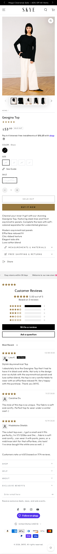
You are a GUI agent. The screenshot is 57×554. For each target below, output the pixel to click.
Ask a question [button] (28, 334)
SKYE (23, 544)
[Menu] (4, 9)
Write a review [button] (28, 327)
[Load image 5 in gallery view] (43, 101)
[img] (9, 353)
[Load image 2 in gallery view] (21, 101)
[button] (45, 9)
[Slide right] (52, 2)
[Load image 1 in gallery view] (14, 101)
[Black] (4, 150)
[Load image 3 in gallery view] (28, 101)
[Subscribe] (53, 494)
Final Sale (10, 180)
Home (4, 110)
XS (6, 162)
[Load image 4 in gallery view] (36, 101)
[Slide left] (4, 2)
